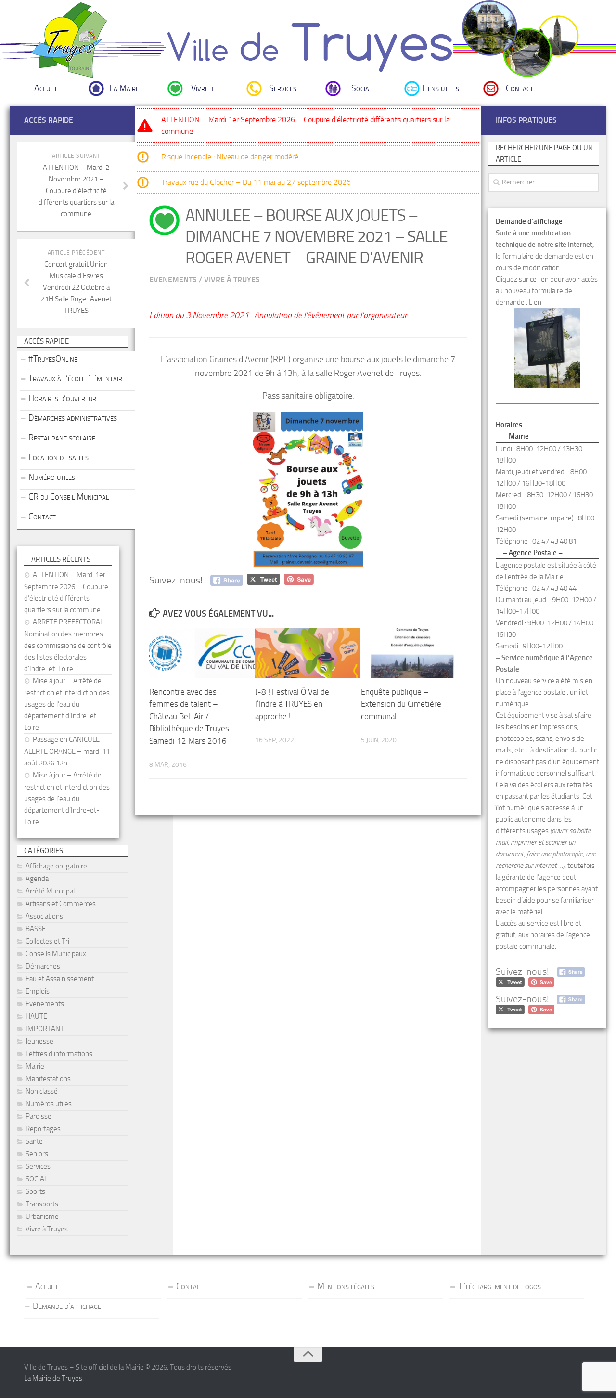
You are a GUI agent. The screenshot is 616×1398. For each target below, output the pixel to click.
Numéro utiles (51, 477)
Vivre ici (204, 88)
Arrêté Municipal (50, 891)
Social (361, 88)
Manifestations (48, 1078)
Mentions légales (345, 1286)
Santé (34, 1141)
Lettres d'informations (59, 1053)
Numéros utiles (49, 1104)
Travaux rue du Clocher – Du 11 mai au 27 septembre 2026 (256, 182)
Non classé (42, 1091)
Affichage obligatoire (56, 866)
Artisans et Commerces (61, 903)
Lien (535, 302)
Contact (519, 88)
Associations (44, 916)
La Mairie (125, 88)
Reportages (43, 1129)
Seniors (37, 1154)
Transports (42, 1204)
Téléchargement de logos (499, 1286)
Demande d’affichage (67, 1306)
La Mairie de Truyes (53, 1378)
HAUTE (36, 1016)
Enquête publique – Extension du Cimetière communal (401, 704)
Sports (35, 1191)
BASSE (36, 928)
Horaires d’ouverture (64, 398)
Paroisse (38, 1116)
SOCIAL (37, 1179)
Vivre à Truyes (232, 279)
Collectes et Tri (47, 941)
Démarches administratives (72, 418)
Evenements (173, 279)
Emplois (38, 991)
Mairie (35, 1066)
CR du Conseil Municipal (68, 497)
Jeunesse (39, 1041)
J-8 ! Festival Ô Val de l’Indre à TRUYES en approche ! (292, 704)
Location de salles (58, 457)
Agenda (37, 878)
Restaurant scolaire (61, 437)
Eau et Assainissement (60, 978)
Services (282, 88)
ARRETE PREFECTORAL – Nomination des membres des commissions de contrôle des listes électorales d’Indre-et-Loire (68, 645)
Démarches (43, 966)
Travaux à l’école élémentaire (77, 378)
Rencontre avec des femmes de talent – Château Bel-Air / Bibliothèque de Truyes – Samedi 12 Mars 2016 (192, 716)
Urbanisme (42, 1216)
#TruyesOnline (52, 358)
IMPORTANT (45, 1028)
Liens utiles (440, 88)
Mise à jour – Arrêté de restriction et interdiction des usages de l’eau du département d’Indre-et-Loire (67, 704)
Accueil (46, 88)
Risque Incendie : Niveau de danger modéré (229, 156)
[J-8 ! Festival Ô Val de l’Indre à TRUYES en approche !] (307, 653)
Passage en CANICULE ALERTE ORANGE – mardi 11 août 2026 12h (67, 751)
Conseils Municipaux (56, 953)
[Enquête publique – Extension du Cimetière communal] (413, 653)
